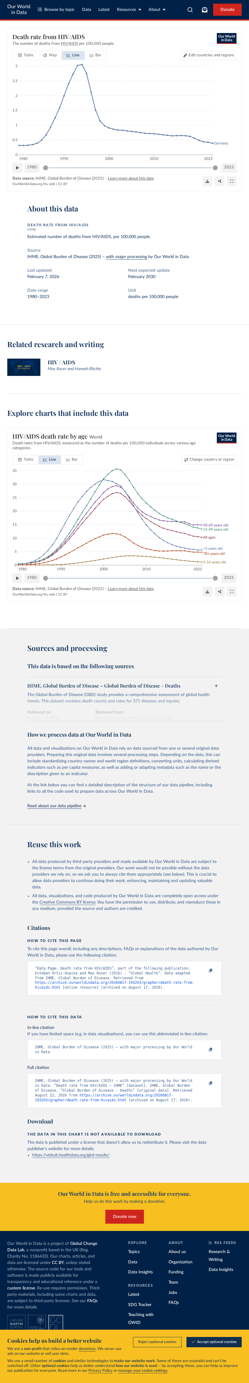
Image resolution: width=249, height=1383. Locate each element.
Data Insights (140, 1272)
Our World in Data (18, 9)
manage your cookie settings (143, 1371)
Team (173, 1282)
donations (87, 1349)
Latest (104, 10)
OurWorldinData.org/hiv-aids (33, 184)
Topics (134, 1252)
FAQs (92, 1301)
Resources (126, 10)
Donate (227, 10)
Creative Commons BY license (67, 902)
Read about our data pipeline (54, 806)
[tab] (25, 55)
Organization (181, 1262)
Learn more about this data (131, 179)
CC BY (62, 184)
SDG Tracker (140, 1305)
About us (177, 1252)
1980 (32, 167)
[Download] (207, 181)
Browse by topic (59, 10)
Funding (176, 1272)
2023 (229, 167)
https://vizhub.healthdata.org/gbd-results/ (71, 1155)
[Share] (219, 181)
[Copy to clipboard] (204, 971)
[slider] (45, 168)
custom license (21, 1288)
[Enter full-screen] (232, 181)
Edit (211, 55)
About (154, 10)
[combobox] (190, 9)
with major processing (126, 257)
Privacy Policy (100, 1371)
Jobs (173, 1293)
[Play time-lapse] (17, 168)
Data (86, 10)
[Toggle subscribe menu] (205, 10)
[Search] (190, 9)
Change (211, 460)
